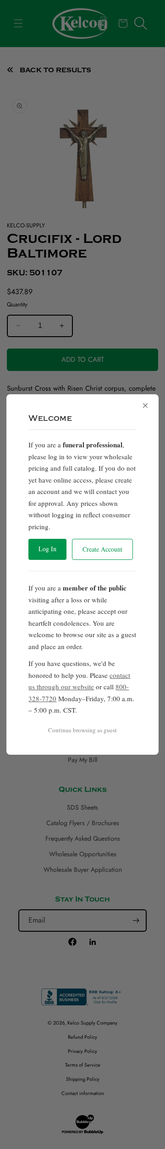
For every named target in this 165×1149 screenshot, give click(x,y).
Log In (47, 548)
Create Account (102, 549)
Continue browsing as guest (82, 730)
